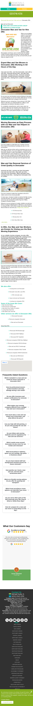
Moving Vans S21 (17, 217)
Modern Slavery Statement (17, 677)
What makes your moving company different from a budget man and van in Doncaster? (15, 407)
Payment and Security (17, 666)
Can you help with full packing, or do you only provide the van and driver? (16, 425)
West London (17, 624)
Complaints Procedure (17, 669)
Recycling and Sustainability (17, 686)
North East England (17, 646)
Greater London (17, 640)
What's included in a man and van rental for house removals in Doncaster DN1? (16, 379)
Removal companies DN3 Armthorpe (17, 343)
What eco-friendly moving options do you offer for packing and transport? (15, 481)
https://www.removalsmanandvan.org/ (18, 609)
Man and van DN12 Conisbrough (17, 346)
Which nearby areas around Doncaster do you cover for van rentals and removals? (15, 444)
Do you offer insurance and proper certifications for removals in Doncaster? (16, 398)
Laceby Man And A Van (8, 309)
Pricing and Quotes (17, 680)
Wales (17, 660)
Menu (8, 9)
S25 (3, 222)
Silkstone (26, 207)
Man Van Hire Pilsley (7, 305)
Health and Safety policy (17, 684)
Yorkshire (17, 657)
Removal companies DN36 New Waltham (17, 340)
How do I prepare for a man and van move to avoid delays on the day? (15, 508)
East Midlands (17, 642)
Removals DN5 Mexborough (17, 330)
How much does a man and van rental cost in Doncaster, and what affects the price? (15, 416)
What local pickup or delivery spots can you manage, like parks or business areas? (16, 453)
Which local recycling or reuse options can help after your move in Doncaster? (15, 490)
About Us (17, 689)
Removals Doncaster (17, 316)
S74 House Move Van (17, 213)
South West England (17, 653)
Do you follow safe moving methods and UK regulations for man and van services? (15, 434)
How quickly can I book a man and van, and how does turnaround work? (15, 471)
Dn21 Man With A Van (17, 220)
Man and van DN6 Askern (17, 355)
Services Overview (17, 675)
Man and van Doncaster (17, 322)
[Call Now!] (16, 13)
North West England (17, 648)
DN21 (5, 222)
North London (17, 626)
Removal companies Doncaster (17, 319)
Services (24, 9)
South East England (17, 651)
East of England (17, 644)
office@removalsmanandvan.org (18, 608)
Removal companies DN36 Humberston (17, 352)
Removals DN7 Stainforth (17, 337)
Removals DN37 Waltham (17, 333)
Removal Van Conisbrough (9, 306)
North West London (17, 637)
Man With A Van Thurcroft (8, 311)
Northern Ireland (17, 664)
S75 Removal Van (17, 210)
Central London (17, 635)
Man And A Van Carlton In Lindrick (10, 308)
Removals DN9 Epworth (17, 359)
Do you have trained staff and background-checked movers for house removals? (15, 462)
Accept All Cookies (7, 702)
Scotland (17, 662)
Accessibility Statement (17, 671)
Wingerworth (20, 207)
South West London (17, 633)
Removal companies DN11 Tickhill (17, 349)
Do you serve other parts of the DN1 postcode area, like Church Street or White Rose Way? (15, 499)
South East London (17, 631)
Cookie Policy (17, 682)
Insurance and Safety (17, 673)
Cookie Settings (6, 699)
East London (17, 628)
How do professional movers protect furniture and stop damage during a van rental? (15, 388)
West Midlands (17, 655)
